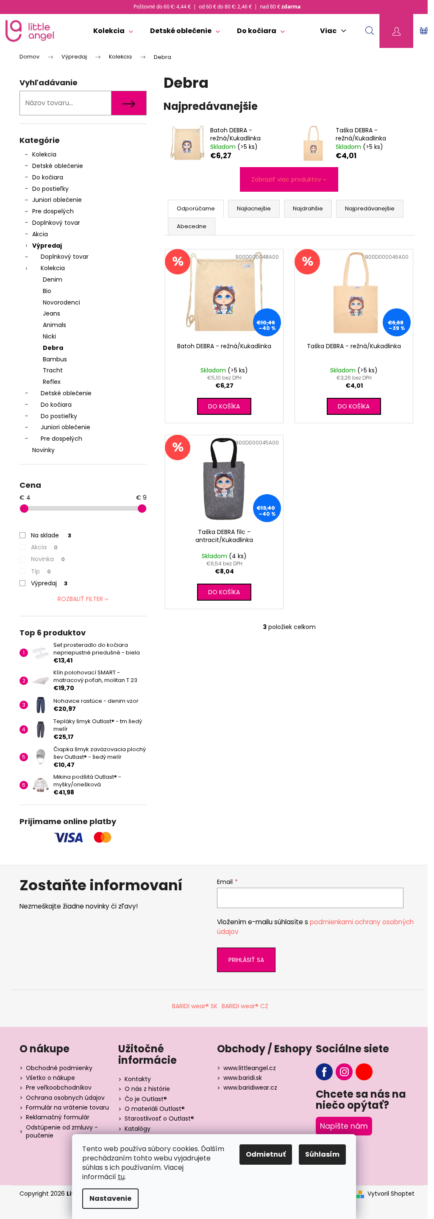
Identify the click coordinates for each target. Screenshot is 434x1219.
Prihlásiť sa (246, 960)
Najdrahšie (308, 208)
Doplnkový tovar (56, 222)
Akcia (40, 234)
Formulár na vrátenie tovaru (67, 1107)
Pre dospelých (53, 211)
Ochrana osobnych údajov (65, 1097)
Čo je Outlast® (146, 1099)
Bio (47, 291)
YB (364, 1071)
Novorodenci (61, 302)
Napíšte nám (344, 1126)
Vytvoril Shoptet (391, 1194)
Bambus (55, 359)
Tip (41, 571)
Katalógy (137, 1128)
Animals (54, 325)
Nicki (49, 336)
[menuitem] (113, 31)
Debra (53, 348)
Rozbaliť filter (80, 599)
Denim (52, 279)
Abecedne (191, 226)
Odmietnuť (266, 1154)
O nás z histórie (147, 1089)
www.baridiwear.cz (250, 1087)
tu (121, 1177)
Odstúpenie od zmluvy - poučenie (62, 1131)
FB (324, 1071)
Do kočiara (47, 177)
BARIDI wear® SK (194, 1006)
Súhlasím (322, 1154)
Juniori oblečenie (57, 200)
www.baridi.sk (242, 1078)
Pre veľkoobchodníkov (59, 1087)
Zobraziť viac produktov (286, 179)
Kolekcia (44, 154)
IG (344, 1071)
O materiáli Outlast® (155, 1108)
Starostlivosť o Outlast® (159, 1118)
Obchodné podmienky (59, 1068)
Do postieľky (50, 189)
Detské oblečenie (57, 166)
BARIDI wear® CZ (245, 1006)
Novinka (48, 559)
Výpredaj (47, 245)
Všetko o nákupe (50, 1078)
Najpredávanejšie (370, 208)
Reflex (52, 381)
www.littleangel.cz (249, 1068)
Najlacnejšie (254, 208)
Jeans (51, 313)
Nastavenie (110, 1198)
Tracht (53, 370)
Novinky (43, 450)
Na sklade (51, 535)
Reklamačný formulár (57, 1117)
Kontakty (138, 1079)
